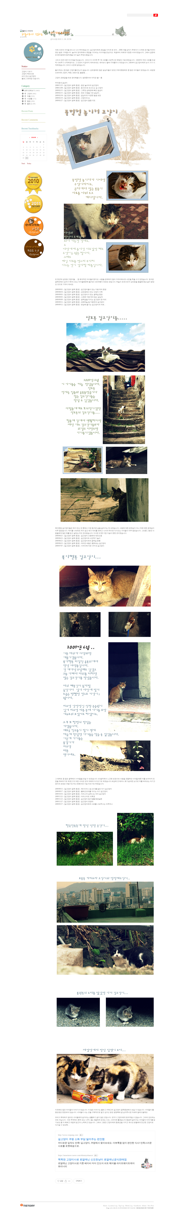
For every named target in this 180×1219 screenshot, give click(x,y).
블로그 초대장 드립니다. (31, 79)
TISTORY (27, 1205)
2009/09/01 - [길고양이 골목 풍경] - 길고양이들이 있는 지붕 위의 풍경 (80, 289)
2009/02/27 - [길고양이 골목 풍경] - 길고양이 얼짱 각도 (75, 100)
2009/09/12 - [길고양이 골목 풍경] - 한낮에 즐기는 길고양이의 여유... (80, 305)
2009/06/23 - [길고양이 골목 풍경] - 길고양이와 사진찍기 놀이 (77, 538)
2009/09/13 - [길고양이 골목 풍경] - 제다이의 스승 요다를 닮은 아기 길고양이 (83, 789)
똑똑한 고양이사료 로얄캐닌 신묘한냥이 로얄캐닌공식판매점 (92, 1159)
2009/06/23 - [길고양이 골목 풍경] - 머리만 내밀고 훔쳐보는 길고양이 (80, 543)
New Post (151, 1205)
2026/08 (33, 137)
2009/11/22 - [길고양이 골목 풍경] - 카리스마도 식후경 (75, 796)
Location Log (112, 1205)
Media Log (128, 1205)
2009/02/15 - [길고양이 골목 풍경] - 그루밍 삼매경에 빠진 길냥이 (79, 90)
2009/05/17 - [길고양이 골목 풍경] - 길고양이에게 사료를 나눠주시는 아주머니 (84, 804)
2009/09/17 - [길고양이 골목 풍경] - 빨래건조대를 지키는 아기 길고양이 (81, 791)
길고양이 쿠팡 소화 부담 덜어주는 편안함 (81, 1139)
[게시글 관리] (69, 1181)
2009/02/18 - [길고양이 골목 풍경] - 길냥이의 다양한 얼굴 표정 (78, 95)
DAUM (132, 1208)
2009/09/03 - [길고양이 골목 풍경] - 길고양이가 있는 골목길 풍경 (79, 294)
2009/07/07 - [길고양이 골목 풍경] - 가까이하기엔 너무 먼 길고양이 (79, 546)
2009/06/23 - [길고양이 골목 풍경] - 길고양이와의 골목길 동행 (77, 541)
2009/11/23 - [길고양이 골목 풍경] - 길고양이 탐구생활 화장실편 (78, 799)
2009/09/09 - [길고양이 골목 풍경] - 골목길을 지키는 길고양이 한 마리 (80, 300)
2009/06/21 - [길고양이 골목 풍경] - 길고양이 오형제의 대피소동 (78, 536)
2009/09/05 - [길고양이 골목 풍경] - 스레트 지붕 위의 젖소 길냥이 (79, 297)
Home (105, 1205)
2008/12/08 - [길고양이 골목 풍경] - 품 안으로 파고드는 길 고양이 (79, 88)
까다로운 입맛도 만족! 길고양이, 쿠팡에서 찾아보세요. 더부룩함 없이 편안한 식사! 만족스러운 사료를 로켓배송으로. (105, 1144)
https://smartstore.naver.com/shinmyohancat (75, 1155)
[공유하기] (66, 1181)
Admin (144, 1205)
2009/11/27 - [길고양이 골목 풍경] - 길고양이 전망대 (74, 801)
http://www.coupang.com (68, 1135)
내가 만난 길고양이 (29, 76)
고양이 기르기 (27, 72)
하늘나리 (109, 1208)
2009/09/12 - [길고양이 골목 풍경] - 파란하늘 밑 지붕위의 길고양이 (79, 302)
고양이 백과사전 (28, 74)
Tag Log (121, 1205)
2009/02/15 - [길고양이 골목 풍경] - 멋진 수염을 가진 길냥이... (77, 93)
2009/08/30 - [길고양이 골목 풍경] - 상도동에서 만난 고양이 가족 (79, 292)
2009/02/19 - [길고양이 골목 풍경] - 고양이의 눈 (72, 98)
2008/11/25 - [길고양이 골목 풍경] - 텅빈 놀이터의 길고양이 (77, 85)
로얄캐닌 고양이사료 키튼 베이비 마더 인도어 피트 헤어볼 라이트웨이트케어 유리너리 (96, 1165)
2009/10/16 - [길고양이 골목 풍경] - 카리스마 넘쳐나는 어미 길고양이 (80, 794)
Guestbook (137, 1205)
